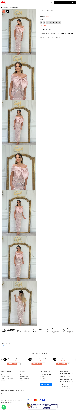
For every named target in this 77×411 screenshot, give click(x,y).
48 (59, 22)
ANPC (21, 380)
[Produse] (56, 3)
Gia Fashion (42, 13)
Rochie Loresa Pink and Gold (38, 359)
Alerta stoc (48, 29)
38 (44, 22)
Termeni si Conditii (5, 376)
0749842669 (64, 386)
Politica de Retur (24, 376)
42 (50, 22)
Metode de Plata (24, 374)
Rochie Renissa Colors (13, 359)
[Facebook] (1, 393)
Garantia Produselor (24, 378)
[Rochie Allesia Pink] (19, 32)
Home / (3, 7)
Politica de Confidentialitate (7, 378)
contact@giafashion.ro (66, 389)
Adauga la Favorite (45, 37)
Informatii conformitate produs (9, 346)
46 (56, 22)
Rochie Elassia (63, 359)
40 (47, 22)
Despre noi (3, 374)
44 (53, 22)
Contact (3, 380)
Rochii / (7, 7)
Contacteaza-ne (46, 384)
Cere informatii (56, 37)
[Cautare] (26, 3)
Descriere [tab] (4, 340)
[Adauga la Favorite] (19, 364)
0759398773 (64, 384)
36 (41, 22)
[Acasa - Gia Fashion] (5, 3)
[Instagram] (1, 395)
